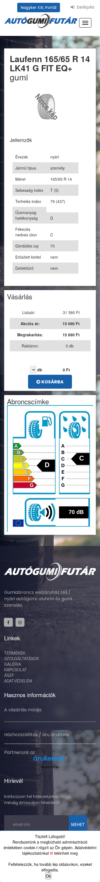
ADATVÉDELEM (18, 680)
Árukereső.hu (50, 767)
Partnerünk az (19, 752)
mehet (78, 824)
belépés (84, 7)
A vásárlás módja (22, 710)
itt (51, 853)
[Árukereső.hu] (50, 760)
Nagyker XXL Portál (38, 7)
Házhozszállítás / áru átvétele (36, 734)
